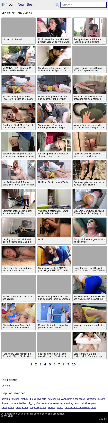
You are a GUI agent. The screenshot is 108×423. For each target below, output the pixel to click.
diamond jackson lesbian (14, 403)
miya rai (52, 399)
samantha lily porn (96, 399)
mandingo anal (71, 403)
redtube (25, 399)
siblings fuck (8, 407)
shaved (51, 407)
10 (74, 364)
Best (30, 4)
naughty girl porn (38, 407)
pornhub (6, 399)
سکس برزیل (34, 403)
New (21, 4)
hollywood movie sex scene (71, 399)
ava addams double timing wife (80, 407)
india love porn (88, 403)
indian (60, 407)
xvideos (15, 399)
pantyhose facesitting (52, 403)
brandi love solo (38, 399)
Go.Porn (6, 385)
